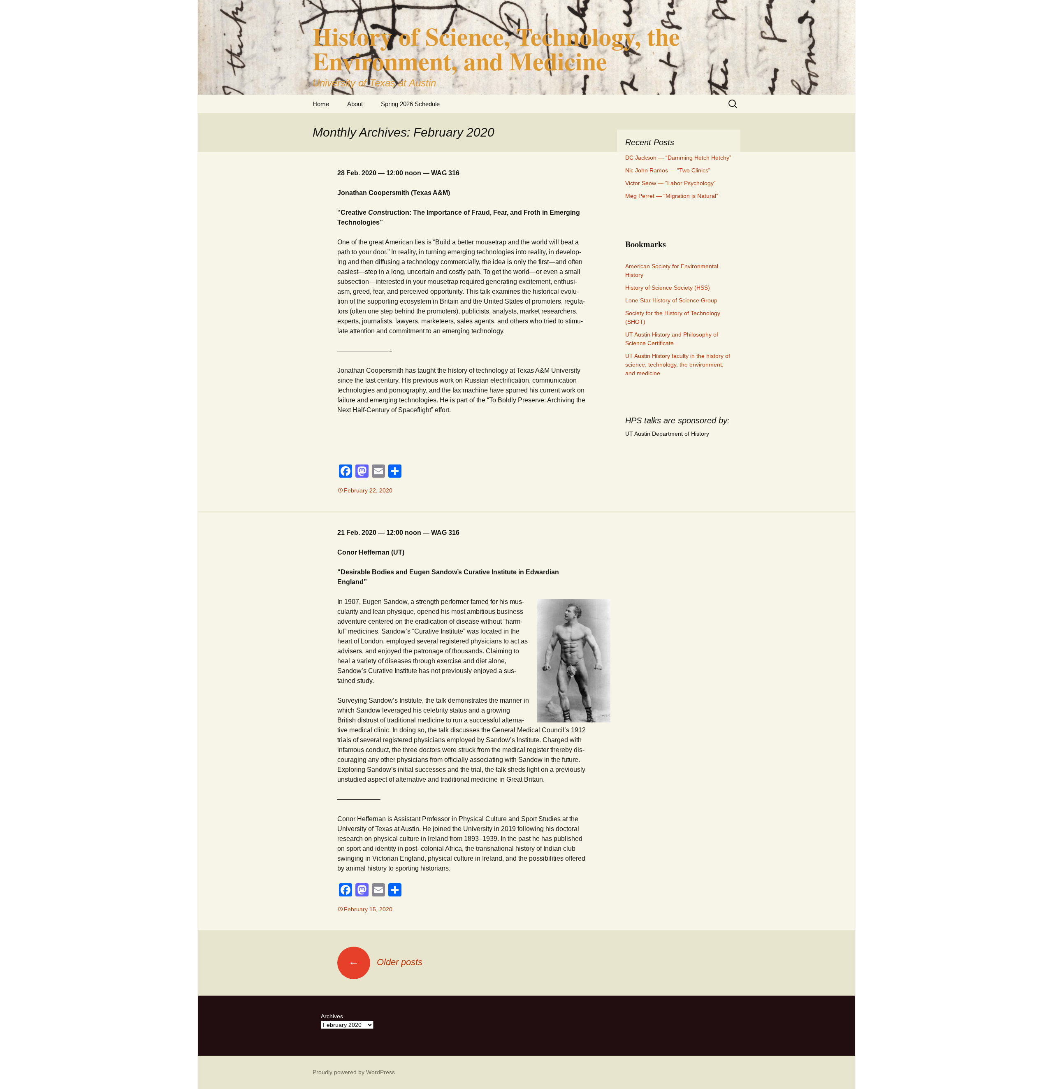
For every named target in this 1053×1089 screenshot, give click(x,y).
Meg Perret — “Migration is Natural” (671, 196)
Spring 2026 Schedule (410, 103)
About (355, 103)
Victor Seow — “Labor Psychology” (670, 183)
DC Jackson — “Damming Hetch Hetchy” (678, 157)
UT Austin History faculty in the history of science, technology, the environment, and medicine (677, 364)
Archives (332, 1016)
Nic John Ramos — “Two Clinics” (667, 170)
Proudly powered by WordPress (354, 1072)
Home (321, 103)
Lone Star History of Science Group (671, 300)
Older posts (385, 962)
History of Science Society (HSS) (667, 287)
